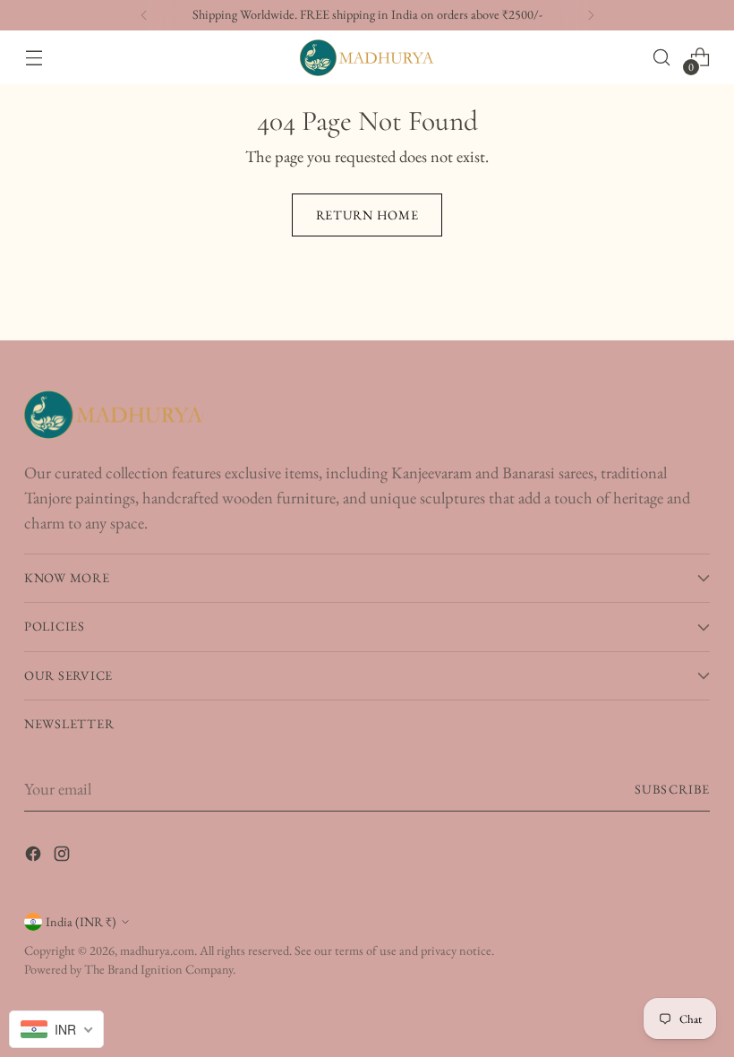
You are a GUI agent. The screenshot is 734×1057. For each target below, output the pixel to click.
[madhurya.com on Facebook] (35, 857)
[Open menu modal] (33, 57)
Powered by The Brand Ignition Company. (129, 969)
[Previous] (144, 15)
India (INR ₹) (81, 922)
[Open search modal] (662, 57)
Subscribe (672, 789)
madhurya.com (157, 950)
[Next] (590, 15)
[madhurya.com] (367, 57)
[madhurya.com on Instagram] (63, 857)
